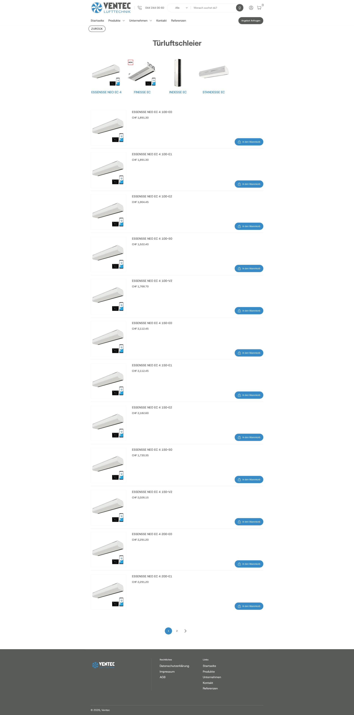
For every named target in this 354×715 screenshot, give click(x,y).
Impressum (167, 672)
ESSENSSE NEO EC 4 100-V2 (152, 281)
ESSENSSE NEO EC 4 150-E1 (152, 365)
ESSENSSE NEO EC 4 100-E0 (152, 112)
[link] (149, 7)
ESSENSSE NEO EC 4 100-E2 (152, 196)
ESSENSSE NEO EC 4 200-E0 (152, 534)
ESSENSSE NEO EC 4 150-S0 (152, 450)
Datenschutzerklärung (174, 666)
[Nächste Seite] (185, 630)
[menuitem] (181, 666)
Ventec (105, 710)
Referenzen (178, 20)
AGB (163, 677)
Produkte (114, 20)
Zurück (97, 28)
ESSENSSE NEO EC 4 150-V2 (152, 492)
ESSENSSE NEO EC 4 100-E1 (152, 154)
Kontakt (161, 20)
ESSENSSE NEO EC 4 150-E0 (152, 323)
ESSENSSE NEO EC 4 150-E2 (152, 407)
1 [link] (168, 630)
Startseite (97, 20)
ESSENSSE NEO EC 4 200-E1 (152, 576)
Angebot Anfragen (250, 20)
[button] (239, 7)
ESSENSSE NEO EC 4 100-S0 (152, 239)
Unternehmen (138, 20)
